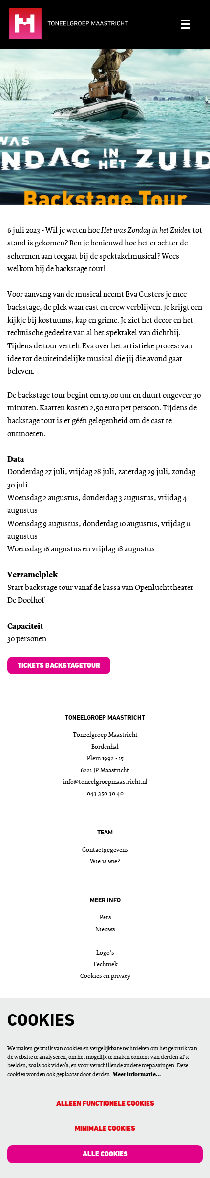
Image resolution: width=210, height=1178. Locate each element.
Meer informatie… (136, 1074)
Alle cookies (105, 1154)
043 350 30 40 (105, 794)
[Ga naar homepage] (89, 24)
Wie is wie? (105, 861)
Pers (105, 917)
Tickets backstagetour (59, 666)
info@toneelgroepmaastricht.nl (105, 782)
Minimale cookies (105, 1129)
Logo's (105, 953)
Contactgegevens (105, 850)
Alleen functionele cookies (105, 1104)
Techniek (105, 964)
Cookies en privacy (105, 976)
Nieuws (105, 929)
